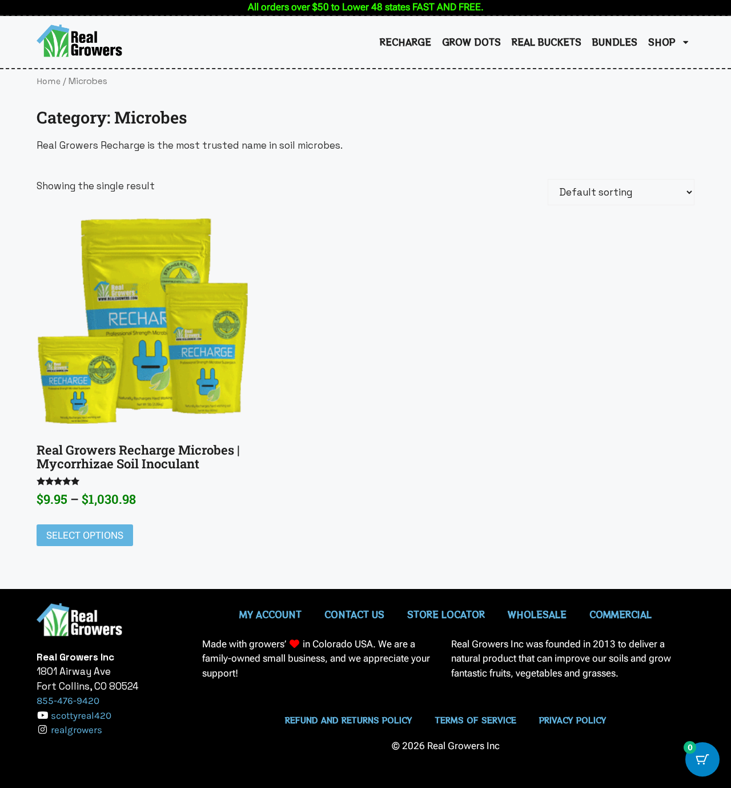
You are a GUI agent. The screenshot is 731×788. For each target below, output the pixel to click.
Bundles (614, 41)
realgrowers (76, 729)
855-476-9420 (68, 700)
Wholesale (537, 614)
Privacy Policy (573, 720)
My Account (270, 614)
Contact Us (354, 614)
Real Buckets (546, 41)
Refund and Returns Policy (348, 720)
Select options (84, 535)
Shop (662, 41)
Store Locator (446, 614)
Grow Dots (471, 41)
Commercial (620, 614)
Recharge (405, 41)
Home (49, 81)
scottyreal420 (81, 715)
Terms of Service (475, 720)
